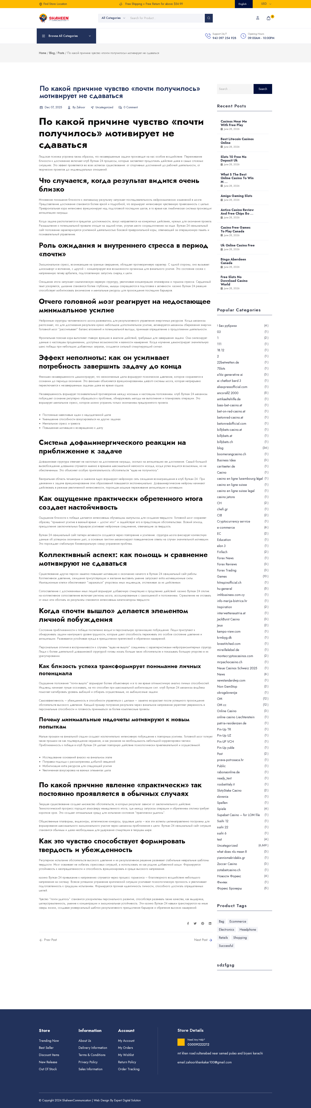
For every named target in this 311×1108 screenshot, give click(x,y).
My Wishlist (126, 1055)
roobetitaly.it (226, 784)
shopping (240, 937)
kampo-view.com (228, 631)
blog (220, 448)
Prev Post (50, 940)
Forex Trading (226, 570)
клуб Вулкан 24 (93, 161)
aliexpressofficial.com (232, 387)
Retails (223, 937)
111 (219, 344)
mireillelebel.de (228, 650)
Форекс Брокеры (229, 888)
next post (201, 940)
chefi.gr (222, 509)
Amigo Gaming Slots (236, 196)
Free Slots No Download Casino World (234, 281)
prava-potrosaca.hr (230, 760)
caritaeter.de (226, 466)
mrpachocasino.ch (229, 662)
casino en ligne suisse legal (235, 491)
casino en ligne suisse (232, 484)
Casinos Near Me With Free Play (234, 123)
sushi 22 (222, 827)
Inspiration (224, 607)
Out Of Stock (48, 1069)
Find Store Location (55, 4)
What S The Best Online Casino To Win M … (237, 178)
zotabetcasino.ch (228, 870)
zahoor (80, 107)
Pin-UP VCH (225, 741)
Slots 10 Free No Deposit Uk (233, 159)
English (243, 4)
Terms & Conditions (91, 1055)
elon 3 (221, 546)
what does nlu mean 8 (232, 851)
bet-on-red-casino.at (231, 411)
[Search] (209, 18)
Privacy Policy (88, 1062)
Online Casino (226, 711)
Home (42, 53)
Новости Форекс (229, 876)
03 (219, 332)
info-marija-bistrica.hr (232, 601)
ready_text (224, 778)
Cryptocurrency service (233, 521)
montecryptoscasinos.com (235, 656)
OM (219, 698)
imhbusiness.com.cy (231, 594)
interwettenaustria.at (231, 613)
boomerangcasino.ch (231, 454)
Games (222, 576)
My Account (126, 1040)
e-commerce (226, 527)
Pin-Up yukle (225, 747)
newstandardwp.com (231, 680)
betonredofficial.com (231, 423)
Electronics (226, 929)
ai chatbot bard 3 (229, 380)
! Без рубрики (227, 325)
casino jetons (226, 497)
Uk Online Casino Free (238, 245)
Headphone (248, 929)
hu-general (224, 588)
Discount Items (49, 1055)
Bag (221, 921)
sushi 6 (221, 833)
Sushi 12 (222, 821)
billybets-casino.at (229, 429)
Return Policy (127, 1062)
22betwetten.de (228, 362)
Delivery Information (92, 1047)
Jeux (220, 625)
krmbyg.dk (224, 637)
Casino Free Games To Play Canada (236, 229)
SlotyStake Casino (229, 790)
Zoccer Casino (227, 864)
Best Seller (46, 1047)
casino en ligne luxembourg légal (240, 478)
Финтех (222, 882)
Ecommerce (237, 921)
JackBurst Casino (228, 619)
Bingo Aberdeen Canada (233, 261)
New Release (48, 1062)
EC (219, 533)
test (219, 839)
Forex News (225, 558)
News (221, 674)
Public (221, 766)
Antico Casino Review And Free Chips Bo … (237, 212)
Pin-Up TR (224, 729)
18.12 (220, 350)
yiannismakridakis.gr (231, 857)
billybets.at (224, 435)
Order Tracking (128, 1069)
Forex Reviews (227, 564)
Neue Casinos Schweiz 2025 (237, 668)
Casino (221, 472)
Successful (226, 945)
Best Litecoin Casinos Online (237, 141)
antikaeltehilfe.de (229, 399)
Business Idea (226, 460)
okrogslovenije (227, 692)
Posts (61, 53)
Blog (52, 53)
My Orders (125, 1047)
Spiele (221, 809)
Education (224, 539)
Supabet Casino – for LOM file (238, 815)
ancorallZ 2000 (227, 393)
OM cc (221, 705)
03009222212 (198, 1044)
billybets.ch (225, 442)
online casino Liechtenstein (235, 717)
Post (220, 753)
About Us (84, 1040)
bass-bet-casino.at (229, 405)
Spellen (222, 802)
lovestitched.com (228, 643)
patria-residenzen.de (231, 723)
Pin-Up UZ (224, 735)
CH (219, 503)
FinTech (222, 552)
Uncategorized (104, 107)
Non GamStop (227, 686)
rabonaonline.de (228, 772)
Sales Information (90, 1069)
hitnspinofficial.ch (229, 582)
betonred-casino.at (230, 417)
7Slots (221, 368)
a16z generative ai (230, 374)
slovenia (222, 796)
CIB (219, 515)
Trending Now (49, 1040)
